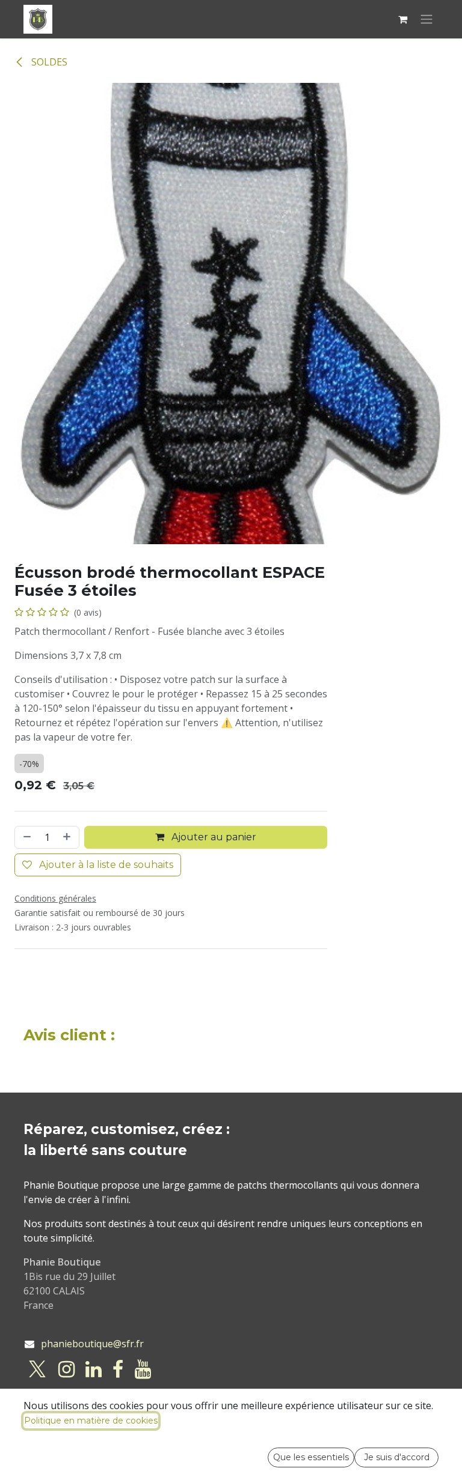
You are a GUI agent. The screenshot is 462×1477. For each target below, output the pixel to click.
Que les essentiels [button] (311, 1457)
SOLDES (48, 61)
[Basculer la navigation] (426, 19)
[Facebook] (118, 1369)
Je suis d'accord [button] (397, 1457)
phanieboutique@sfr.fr (92, 1343)
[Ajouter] (68, 837)
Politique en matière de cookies (91, 1420)
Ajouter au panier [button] (212, 837)
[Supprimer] (26, 837)
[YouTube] (142, 1369)
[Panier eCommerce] (402, 19)
